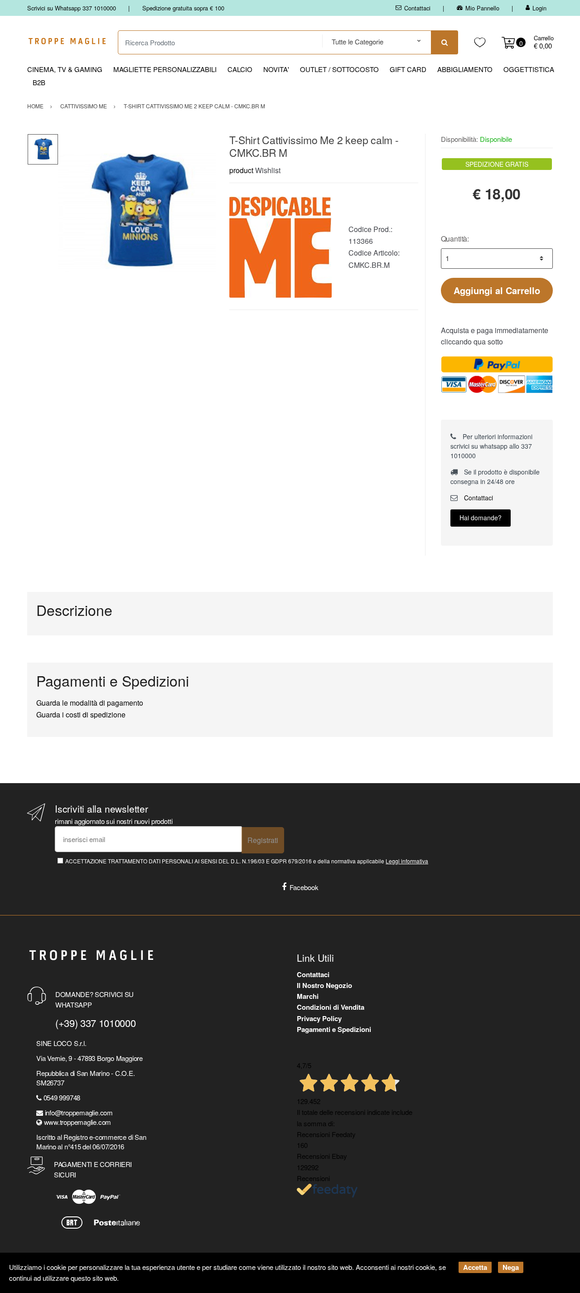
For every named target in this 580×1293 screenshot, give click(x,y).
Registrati (262, 840)
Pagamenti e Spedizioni (334, 1029)
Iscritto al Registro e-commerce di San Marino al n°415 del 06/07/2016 (91, 1141)
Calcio (239, 69)
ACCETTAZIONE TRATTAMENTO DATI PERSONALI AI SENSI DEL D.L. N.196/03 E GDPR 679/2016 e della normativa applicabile (246, 861)
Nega (511, 1267)
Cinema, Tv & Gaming (64, 69)
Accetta (475, 1267)
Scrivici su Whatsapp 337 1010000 (71, 8)
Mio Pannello (482, 8)
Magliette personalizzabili (165, 69)
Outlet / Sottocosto (339, 69)
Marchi (308, 996)
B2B (39, 82)
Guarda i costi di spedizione (81, 714)
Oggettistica (528, 69)
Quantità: (455, 238)
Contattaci (417, 8)
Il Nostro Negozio (324, 985)
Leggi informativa (407, 861)
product (241, 170)
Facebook (304, 887)
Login (539, 8)
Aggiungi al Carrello (497, 290)
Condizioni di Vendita (330, 1007)
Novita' (276, 69)
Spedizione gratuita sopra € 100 (183, 8)
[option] (137, 212)
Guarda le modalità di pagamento (89, 702)
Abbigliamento (465, 69)
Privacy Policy (319, 1018)
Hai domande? (480, 517)
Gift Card (408, 69)
